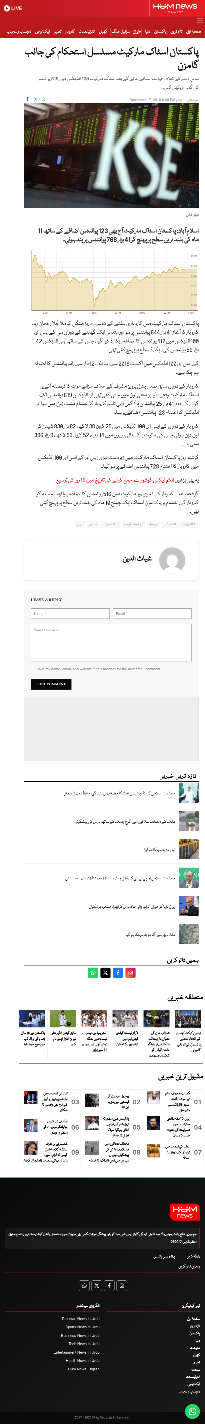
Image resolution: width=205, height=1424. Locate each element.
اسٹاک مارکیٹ (110, 524)
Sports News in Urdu (83, 1327)
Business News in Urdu (80, 1335)
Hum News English (84, 1369)
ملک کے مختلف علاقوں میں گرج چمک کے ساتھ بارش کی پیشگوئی (125, 822)
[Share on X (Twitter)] (35, 99)
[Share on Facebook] (27, 99)
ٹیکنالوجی (42, 32)
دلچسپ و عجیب (19, 32)
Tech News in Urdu (84, 1344)
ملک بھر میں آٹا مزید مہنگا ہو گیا (150, 935)
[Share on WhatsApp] (43, 99)
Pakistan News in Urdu (81, 1319)
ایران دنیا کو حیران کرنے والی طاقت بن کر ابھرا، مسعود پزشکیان (131, 907)
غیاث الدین (192, 100)
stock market (133, 524)
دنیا (147, 32)
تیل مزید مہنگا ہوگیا (159, 850)
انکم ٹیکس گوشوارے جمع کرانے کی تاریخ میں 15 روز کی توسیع (115, 480)
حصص (93, 524)
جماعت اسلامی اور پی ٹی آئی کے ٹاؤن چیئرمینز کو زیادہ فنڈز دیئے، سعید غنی (120, 878)
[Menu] (200, 23)
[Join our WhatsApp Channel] (192, 1411)
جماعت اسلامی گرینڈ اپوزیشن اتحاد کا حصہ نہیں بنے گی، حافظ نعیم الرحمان (119, 793)
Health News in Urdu (83, 1360)
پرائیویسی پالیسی (164, 1256)
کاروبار (70, 32)
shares (153, 524)
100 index (188, 524)
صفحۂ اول (193, 32)
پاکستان (160, 32)
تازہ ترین (176, 32)
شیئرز (80, 524)
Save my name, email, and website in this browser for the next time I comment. (98, 669)
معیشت (195, 1348)
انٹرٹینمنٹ (87, 32)
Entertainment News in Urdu (77, 1352)
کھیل (103, 32)
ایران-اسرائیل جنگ (125, 32)
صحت (196, 1370)
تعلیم (57, 32)
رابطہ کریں (193, 1256)
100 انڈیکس (170, 524)
